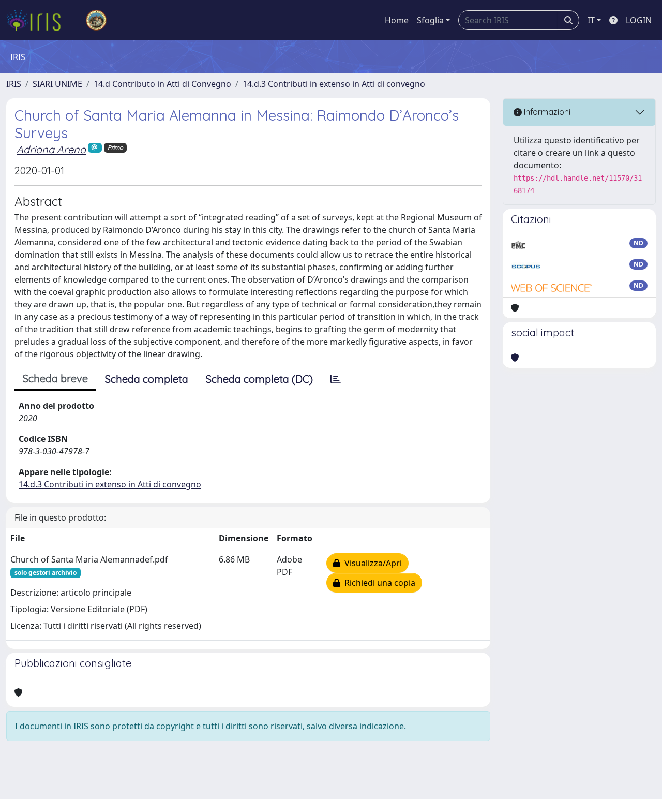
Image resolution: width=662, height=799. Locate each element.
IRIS (13, 84)
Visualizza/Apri (371, 563)
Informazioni (546, 112)
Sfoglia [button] (430, 20)
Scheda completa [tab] (146, 379)
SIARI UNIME (57, 84)
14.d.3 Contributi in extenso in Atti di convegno (334, 84)
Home (397, 20)
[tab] (336, 379)
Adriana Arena (51, 149)
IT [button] (591, 20)
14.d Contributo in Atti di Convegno (162, 84)
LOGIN (639, 20)
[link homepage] (37, 20)
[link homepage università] (96, 20)
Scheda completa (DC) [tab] (259, 379)
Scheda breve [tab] (55, 378)
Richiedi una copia (377, 582)
